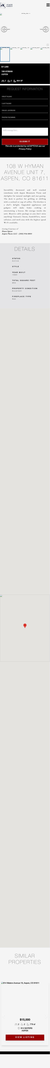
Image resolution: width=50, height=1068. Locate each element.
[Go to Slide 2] (15, 54)
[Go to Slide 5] (45, 54)
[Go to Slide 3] (25, 54)
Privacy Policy (25, 149)
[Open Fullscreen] (48, 44)
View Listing (25, 1038)
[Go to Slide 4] (35, 54)
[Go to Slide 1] (5, 54)
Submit (25, 142)
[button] (25, 30)
